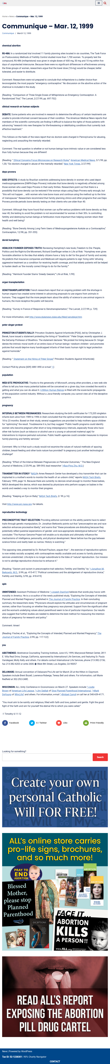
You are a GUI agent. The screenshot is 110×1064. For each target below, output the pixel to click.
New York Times (72, 163)
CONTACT (55, 1061)
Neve (4, 1051)
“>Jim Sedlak (41, 690)
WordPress (26, 1051)
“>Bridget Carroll (68, 694)
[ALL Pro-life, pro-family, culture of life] (4, 3)
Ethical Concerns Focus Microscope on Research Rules (41, 160)
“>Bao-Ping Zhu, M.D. (72, 465)
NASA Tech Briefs (91, 477)
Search (100, 757)
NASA (34, 473)
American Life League (23, 690)
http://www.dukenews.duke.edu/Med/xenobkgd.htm (55, 317)
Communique (8, 33)
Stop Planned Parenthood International (71, 690)
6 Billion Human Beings (52, 390)
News (11, 16)
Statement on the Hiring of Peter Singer (33, 359)
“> (52, 367)
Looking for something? (14, 751)
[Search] (105, 3)
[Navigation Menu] (98, 3)
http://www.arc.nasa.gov (19, 504)
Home (4, 16)
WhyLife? (19, 694)
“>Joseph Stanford (59, 592)
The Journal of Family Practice (64, 599)
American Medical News (83, 160)
